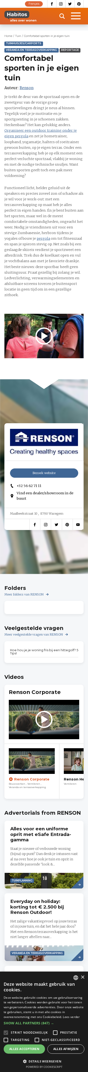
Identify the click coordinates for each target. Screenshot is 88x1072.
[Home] (20, 16)
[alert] (44, 1022)
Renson (26, 88)
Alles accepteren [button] (24, 1049)
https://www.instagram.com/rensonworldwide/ (45, 524)
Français (34, 3)
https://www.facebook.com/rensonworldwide (34, 524)
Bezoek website (44, 473)
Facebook (51, 4)
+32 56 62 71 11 (29, 486)
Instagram (61, 4)
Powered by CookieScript (44, 1067)
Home (8, 36)
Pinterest (79, 4)
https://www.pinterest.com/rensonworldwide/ (67, 524)
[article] (31, 771)
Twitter (70, 4)
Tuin (18, 36)
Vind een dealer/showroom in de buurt (45, 496)
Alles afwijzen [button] (66, 1049)
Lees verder (71, 1017)
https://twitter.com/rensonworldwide (56, 524)
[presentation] (44, 855)
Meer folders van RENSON (24, 594)
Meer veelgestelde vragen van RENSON (34, 634)
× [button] (82, 977)
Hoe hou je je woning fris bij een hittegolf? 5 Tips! (44, 651)
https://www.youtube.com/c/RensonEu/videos (78, 524)
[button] (44, 1023)
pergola (43, 238)
